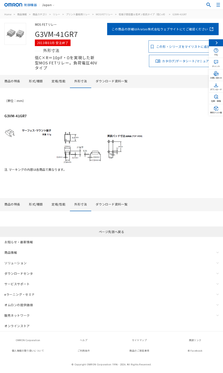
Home (7, 14)
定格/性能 (59, 81)
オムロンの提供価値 (18, 305)
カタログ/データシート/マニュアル (187, 61)
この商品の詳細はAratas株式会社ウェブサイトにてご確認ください (160, 29)
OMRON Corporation (28, 340)
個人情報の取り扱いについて (28, 350)
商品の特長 (12, 81)
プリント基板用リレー (78, 14)
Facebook (196, 350)
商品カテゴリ (40, 14)
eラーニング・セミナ (19, 294)
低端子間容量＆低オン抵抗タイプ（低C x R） (143, 14)
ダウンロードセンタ (18, 273)
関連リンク (195, 340)
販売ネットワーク (17, 315)
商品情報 (22, 14)
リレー (56, 14)
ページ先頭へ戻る (111, 232)
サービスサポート (17, 284)
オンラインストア (17, 326)
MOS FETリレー (104, 14)
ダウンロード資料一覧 (111, 81)
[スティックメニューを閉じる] (216, 42)
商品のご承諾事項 (139, 350)
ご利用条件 (84, 350)
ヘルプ (83, 340)
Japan (47, 4)
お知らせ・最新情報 (18, 242)
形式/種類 (36, 81)
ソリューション (15, 263)
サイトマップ (139, 340)
